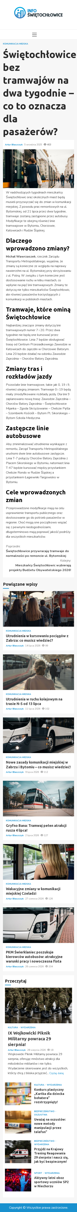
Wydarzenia (28, 1027)
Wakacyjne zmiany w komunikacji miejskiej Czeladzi (38, 862)
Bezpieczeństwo (44, 1111)
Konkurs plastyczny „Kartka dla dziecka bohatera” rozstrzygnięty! (18, 1093)
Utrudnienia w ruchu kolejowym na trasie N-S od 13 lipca (38, 672)
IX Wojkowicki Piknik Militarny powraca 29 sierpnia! (38, 1005)
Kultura (13, 1027)
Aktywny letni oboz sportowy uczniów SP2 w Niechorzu (18, 1180)
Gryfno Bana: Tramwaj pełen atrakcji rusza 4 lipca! (38, 798)
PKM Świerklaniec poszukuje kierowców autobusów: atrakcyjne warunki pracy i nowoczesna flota (38, 925)
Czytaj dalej (56, 1073)
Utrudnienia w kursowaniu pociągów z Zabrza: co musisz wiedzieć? (38, 609)
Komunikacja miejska (15, 44)
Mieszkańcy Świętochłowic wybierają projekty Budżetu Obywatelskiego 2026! (40, 565)
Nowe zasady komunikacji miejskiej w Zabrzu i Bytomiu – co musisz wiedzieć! (38, 735)
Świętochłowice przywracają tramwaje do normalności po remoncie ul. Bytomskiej (37, 551)
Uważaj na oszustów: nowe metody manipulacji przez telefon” (18, 1122)
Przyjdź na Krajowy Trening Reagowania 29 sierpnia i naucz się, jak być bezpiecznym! (18, 1151)
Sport (38, 1173)
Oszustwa (40, 1115)
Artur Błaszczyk (14, 144)
